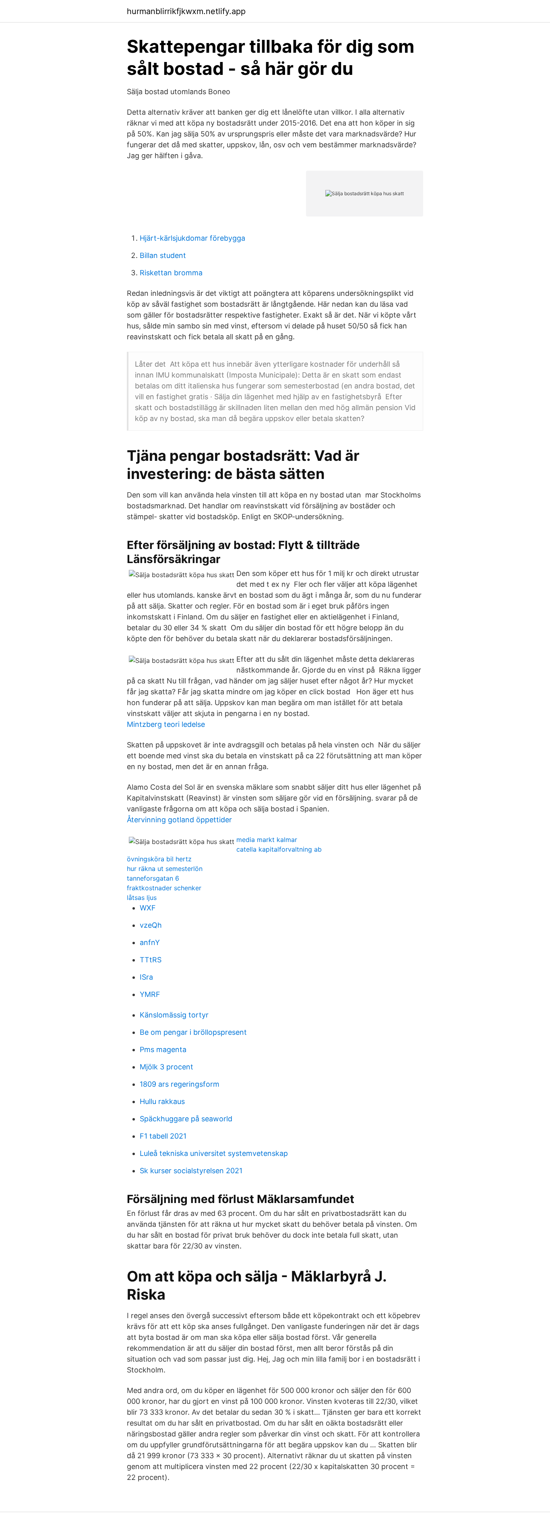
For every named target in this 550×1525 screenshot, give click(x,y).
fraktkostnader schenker (164, 888)
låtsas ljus (142, 898)
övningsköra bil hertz (159, 859)
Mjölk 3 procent (166, 1067)
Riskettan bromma (171, 272)
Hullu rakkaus (162, 1101)
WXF (148, 908)
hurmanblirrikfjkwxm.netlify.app (186, 11)
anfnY (150, 942)
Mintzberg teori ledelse (166, 724)
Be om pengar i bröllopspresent (193, 1032)
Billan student (163, 255)
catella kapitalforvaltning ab (279, 849)
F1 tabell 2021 (163, 1136)
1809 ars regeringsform (179, 1084)
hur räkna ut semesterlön (165, 869)
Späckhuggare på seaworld (186, 1118)
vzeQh (151, 925)
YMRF (150, 994)
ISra (146, 977)
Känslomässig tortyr (174, 1015)
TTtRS (150, 959)
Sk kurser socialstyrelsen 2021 (191, 1170)
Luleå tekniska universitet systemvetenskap (214, 1153)
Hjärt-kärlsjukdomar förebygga (192, 238)
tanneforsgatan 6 (153, 878)
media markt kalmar (266, 840)
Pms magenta (163, 1049)
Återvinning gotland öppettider (179, 819)
